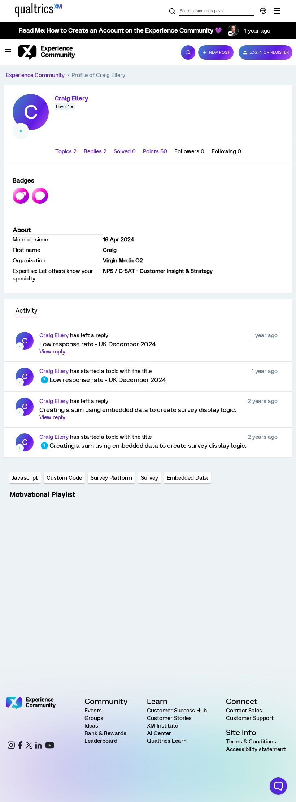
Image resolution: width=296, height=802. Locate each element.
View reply (52, 351)
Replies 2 (96, 151)
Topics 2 (66, 151)
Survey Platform (111, 478)
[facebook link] (20, 746)
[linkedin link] (38, 746)
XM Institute (162, 725)
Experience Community (35, 75)
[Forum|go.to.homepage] (95, 52)
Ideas (91, 725)
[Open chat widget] (278, 786)
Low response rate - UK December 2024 (97, 344)
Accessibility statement (256, 749)
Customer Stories (169, 718)
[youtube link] (49, 746)
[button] (8, 54)
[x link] (29, 746)
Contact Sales (244, 710)
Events (93, 710)
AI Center (159, 733)
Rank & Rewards (105, 733)
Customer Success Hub (177, 710)
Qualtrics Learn (167, 741)
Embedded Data (187, 478)
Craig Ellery (71, 98)
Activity (27, 310)
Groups (93, 718)
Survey (149, 478)
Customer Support (250, 718)
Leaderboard (100, 741)
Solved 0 (125, 151)
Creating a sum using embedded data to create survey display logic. (137, 409)
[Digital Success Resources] (277, 11)
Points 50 (156, 151)
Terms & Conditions (251, 741)
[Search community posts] (172, 12)
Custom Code (64, 478)
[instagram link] (11, 746)
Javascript (25, 478)
